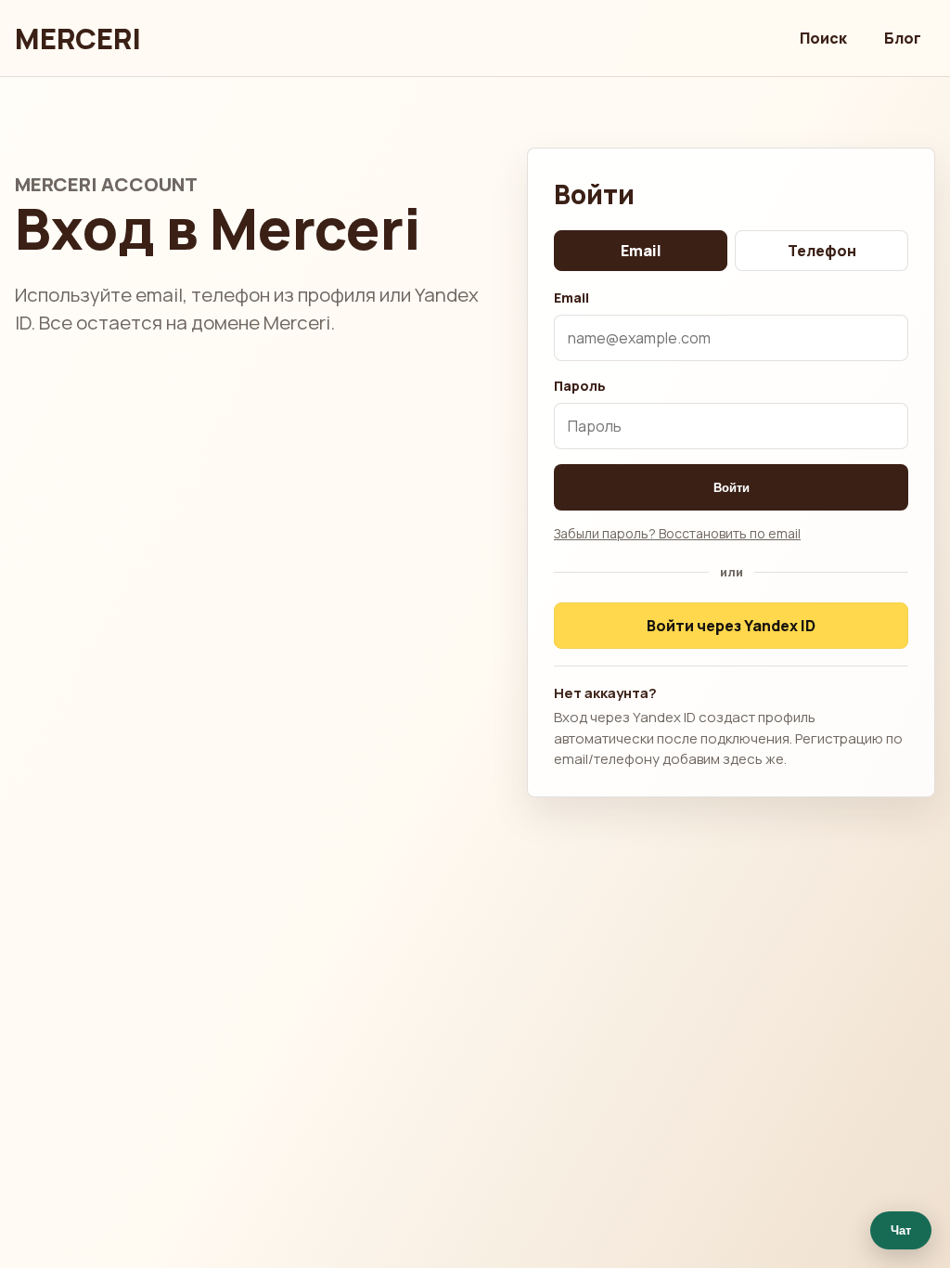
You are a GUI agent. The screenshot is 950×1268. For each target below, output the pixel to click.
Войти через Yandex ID (731, 625)
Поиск (823, 38)
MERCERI (78, 38)
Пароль (580, 386)
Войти (731, 488)
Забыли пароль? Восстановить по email (677, 533)
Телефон (822, 250)
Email (641, 250)
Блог (902, 38)
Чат (901, 1230)
